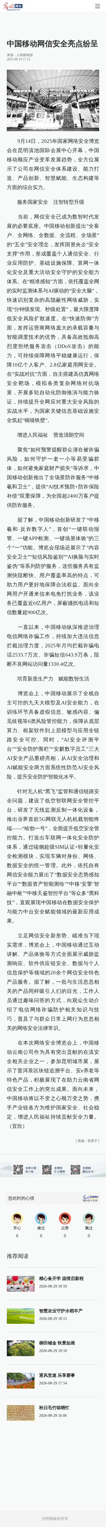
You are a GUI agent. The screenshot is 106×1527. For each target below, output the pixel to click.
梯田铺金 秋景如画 (57, 1343)
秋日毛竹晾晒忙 (54, 1407)
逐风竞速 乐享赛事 (57, 1375)
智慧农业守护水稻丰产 (61, 1311)
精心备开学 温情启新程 (61, 1278)
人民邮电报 (25, 55)
